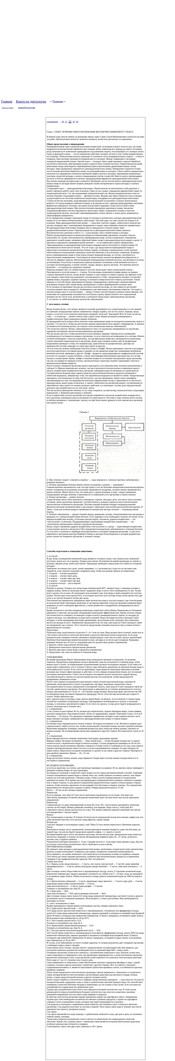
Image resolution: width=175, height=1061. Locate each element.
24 (77, 122)
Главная (6, 101)
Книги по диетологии (31, 101)
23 (74, 122)
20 (63, 122)
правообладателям (26, 107)
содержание (52, 122)
